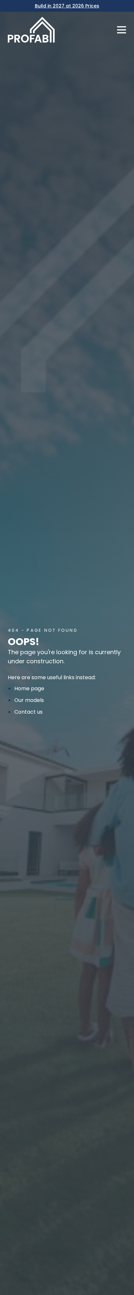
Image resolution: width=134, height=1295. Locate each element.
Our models (29, 700)
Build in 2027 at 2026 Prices (67, 6)
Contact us (28, 712)
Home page (29, 688)
